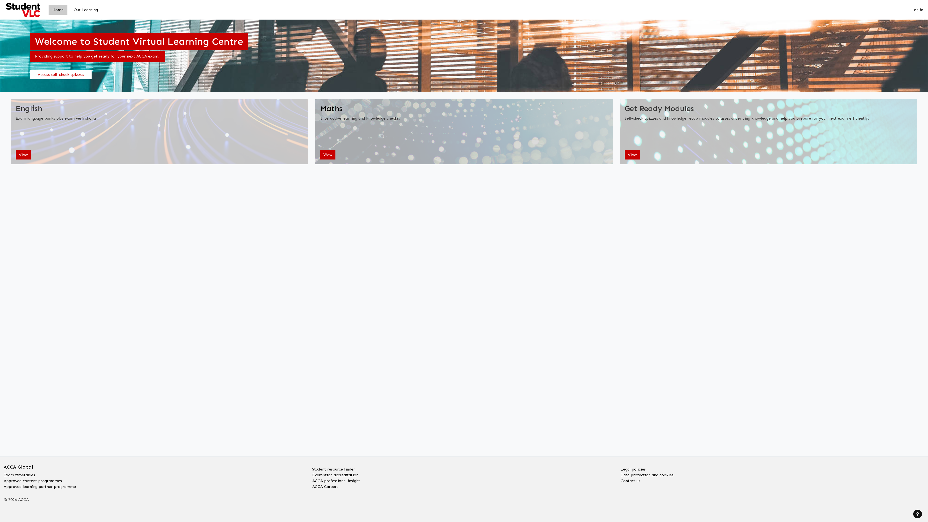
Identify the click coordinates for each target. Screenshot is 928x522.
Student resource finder (333, 469)
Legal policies (633, 469)
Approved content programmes (33, 480)
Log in (917, 9)
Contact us (630, 480)
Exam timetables (19, 475)
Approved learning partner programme (40, 486)
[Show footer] (917, 514)
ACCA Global (18, 467)
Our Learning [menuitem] (86, 9)
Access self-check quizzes (61, 74)
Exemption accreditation (335, 475)
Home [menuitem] (58, 9)
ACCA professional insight (336, 480)
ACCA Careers (325, 486)
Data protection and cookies (647, 475)
